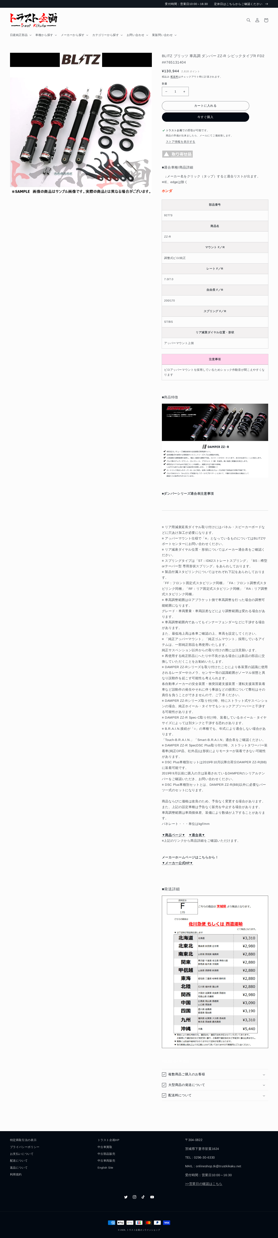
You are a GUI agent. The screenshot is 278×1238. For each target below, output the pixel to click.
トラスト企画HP (109, 1140)
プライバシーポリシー (25, 1147)
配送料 (174, 76)
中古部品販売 (106, 1153)
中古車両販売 (106, 1160)
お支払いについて (22, 1153)
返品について (19, 1167)
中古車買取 (105, 1147)
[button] (20, 35)
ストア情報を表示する (180, 141)
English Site (105, 1167)
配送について (19, 1160)
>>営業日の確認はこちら (204, 1184)
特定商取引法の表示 (23, 1140)
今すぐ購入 (205, 117)
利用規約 (16, 1174)
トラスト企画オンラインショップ (143, 1230)
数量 (164, 83)
